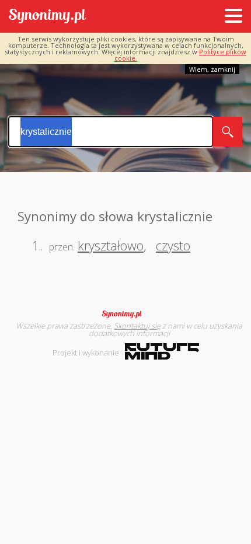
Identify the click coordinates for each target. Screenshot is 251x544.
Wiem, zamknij (212, 69)
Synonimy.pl (47, 17)
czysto (173, 245)
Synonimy (125, 314)
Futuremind (162, 351)
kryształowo (111, 245)
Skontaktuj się (137, 325)
